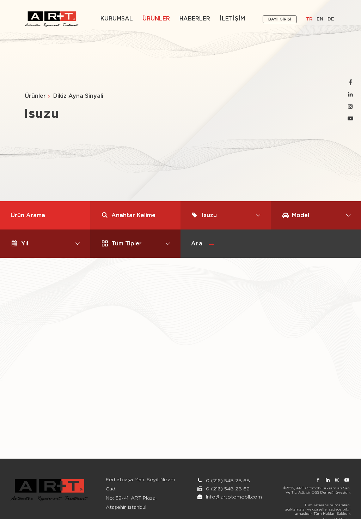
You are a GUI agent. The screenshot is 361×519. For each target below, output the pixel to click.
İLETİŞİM (232, 19)
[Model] (315, 215)
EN (320, 19)
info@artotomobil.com (234, 497)
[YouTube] (350, 119)
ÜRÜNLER (156, 19)
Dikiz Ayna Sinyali (78, 96)
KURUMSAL (116, 19)
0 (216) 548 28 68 (227, 480)
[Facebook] (350, 83)
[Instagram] (350, 107)
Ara (197, 243)
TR (309, 19)
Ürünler (35, 96)
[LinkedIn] (350, 95)
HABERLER (194, 19)
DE (331, 19)
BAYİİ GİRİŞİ (279, 19)
